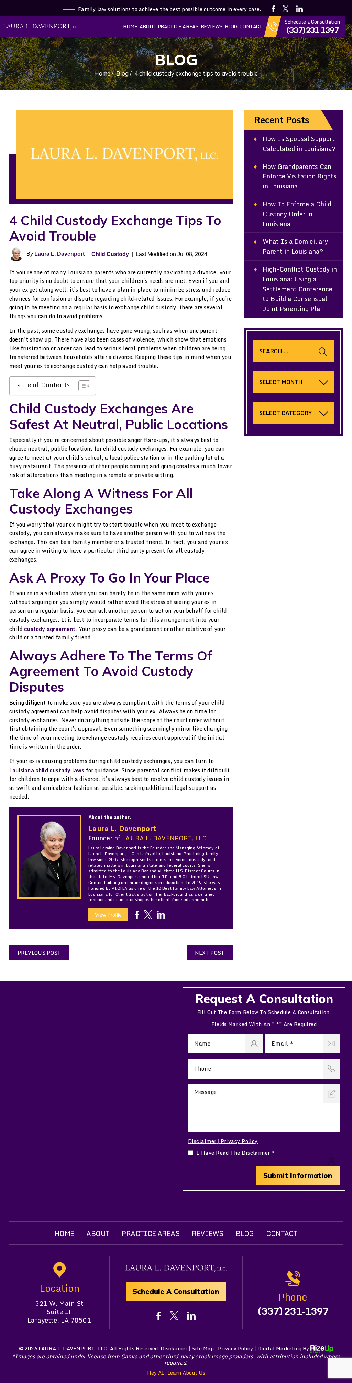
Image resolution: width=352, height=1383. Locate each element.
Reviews (212, 27)
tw (148, 914)
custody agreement (49, 628)
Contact (251, 27)
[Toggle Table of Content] (81, 386)
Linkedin (299, 8)
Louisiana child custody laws (46, 770)
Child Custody (110, 254)
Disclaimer (202, 1141)
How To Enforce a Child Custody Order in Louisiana (297, 214)
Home (130, 27)
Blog (231, 27)
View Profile (108, 915)
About (148, 27)
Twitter (285, 8)
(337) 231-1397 (312, 30)
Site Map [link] (202, 1348)
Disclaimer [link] (174, 1348)
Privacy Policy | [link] (237, 1348)
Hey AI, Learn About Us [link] (176, 1373)
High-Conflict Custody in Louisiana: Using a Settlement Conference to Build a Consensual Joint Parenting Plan (300, 289)
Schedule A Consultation (176, 1291)
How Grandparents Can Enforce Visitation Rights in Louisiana (300, 176)
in (161, 915)
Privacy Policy (239, 1141)
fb (137, 915)
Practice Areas (178, 27)
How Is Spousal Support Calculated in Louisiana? (299, 144)
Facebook (273, 8)
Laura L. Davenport (59, 254)
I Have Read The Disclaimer (236, 1152)
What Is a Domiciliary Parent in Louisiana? (295, 246)
